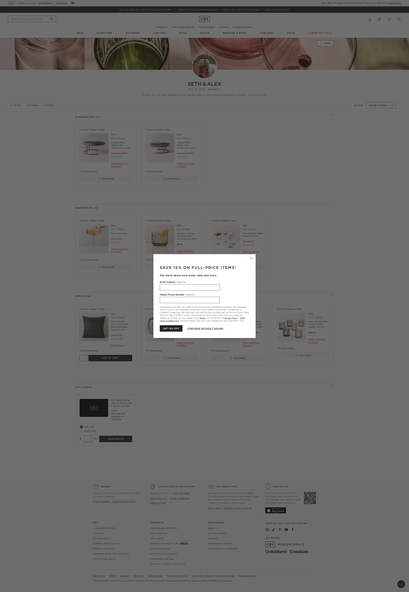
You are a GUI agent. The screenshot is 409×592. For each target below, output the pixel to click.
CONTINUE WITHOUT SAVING (205, 328)
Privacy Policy (231, 318)
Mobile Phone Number (177, 294)
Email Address (173, 281)
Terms (202, 318)
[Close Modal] (251, 258)
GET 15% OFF (171, 328)
